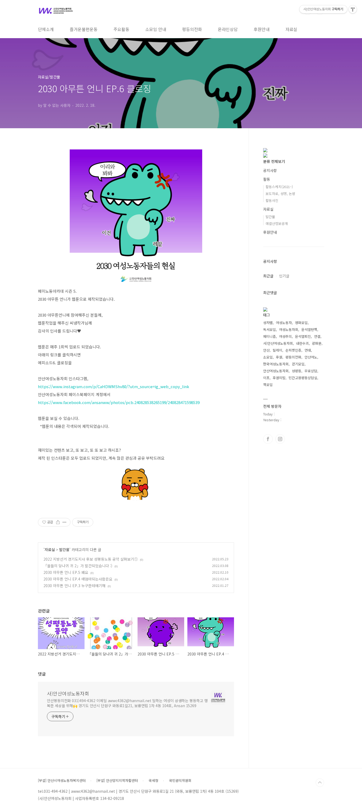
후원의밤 (279, 377)
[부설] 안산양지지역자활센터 (117, 780)
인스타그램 (280, 439)
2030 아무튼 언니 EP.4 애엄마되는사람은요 (77, 579)
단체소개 (46, 29)
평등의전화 (192, 29)
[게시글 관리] (64, 522)
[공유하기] (58, 522)
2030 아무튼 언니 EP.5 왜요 (65, 572)
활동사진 (272, 200)
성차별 (268, 322)
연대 (307, 350)
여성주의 (285, 336)
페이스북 (268, 439)
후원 (279, 357)
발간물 (64, 549)
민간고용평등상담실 (303, 377)
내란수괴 (302, 343)
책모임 (268, 384)
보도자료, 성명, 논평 (280, 193)
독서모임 (269, 329)
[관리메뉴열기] (353, 9)
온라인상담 (228, 29)
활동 (266, 179)
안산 (266, 350)
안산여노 (310, 357)
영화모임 (301, 322)
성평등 (296, 370)
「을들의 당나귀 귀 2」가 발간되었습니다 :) (77, 565)
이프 (266, 377)
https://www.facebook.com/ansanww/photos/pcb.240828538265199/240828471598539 (119, 402)
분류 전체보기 (274, 161)
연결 (317, 336)
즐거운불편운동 (84, 29)
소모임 (268, 357)
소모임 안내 (155, 29)
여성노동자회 (288, 329)
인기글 (284, 275)
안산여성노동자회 (276, 370)
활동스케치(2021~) (279, 186)
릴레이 (277, 350)
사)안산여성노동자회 (68, 693)
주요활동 (121, 29)
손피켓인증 (293, 350)
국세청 (153, 780)
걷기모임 (298, 363)
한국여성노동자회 (276, 363)
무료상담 (310, 370)
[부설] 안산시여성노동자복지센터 (62, 780)
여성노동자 (284, 322)
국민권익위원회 (180, 780)
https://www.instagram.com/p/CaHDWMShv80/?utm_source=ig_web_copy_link (113, 386)
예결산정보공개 (277, 223)
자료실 (291, 29)
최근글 (268, 275)
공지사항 (270, 170)
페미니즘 (269, 336)
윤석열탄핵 (309, 329)
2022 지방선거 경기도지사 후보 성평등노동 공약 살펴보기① (90, 559)
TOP (320, 782)
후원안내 (262, 29)
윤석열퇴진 (303, 336)
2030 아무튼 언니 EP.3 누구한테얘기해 (74, 585)
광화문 (316, 343)
